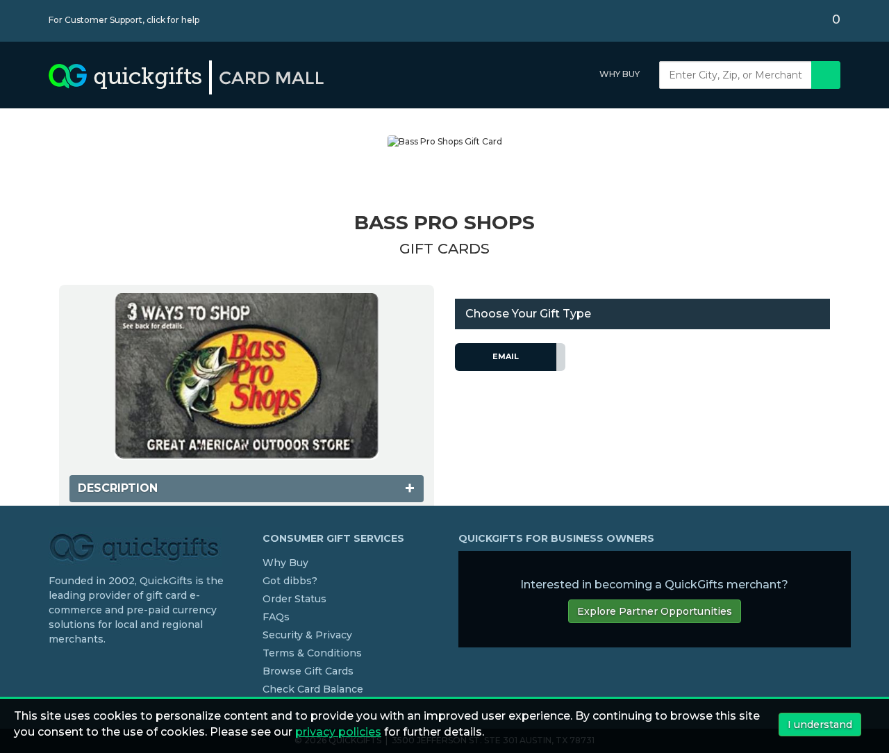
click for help (173, 20)
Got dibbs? (290, 580)
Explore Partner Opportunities (654, 611)
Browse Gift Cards (308, 671)
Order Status (294, 599)
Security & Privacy (307, 635)
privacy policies (338, 731)
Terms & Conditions (312, 653)
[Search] (825, 75)
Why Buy (619, 74)
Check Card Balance (313, 689)
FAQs (276, 617)
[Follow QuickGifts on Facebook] (54, 668)
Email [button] (505, 356)
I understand (820, 724)
